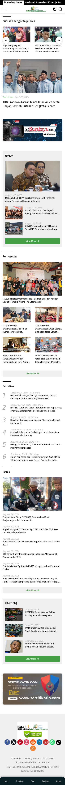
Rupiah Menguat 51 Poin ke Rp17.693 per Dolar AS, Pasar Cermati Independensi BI (30, 531)
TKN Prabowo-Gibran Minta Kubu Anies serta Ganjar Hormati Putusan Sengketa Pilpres (31, 104)
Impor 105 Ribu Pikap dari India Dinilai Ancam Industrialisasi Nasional (40, 645)
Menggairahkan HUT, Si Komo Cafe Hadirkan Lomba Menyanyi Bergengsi (36, 446)
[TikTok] (58, 742)
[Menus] (5, 9)
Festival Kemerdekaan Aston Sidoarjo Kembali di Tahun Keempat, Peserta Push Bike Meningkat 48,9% (48, 359)
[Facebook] (7, 742)
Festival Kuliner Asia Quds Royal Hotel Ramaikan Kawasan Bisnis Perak (34, 434)
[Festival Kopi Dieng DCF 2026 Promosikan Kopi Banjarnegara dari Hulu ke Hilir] (32, 493)
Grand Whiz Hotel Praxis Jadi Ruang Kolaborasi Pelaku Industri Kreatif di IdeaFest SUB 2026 (41, 212)
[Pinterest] (20, 742)
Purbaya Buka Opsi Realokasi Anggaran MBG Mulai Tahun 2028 (31, 543)
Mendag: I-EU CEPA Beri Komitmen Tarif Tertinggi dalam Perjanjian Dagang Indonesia (30, 199)
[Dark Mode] (55, 9)
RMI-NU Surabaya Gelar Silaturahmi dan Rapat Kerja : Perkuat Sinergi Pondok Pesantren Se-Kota (36, 409)
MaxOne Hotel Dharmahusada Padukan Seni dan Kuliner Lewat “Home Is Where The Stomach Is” (30, 300)
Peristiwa (8, 97)
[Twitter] (13, 742)
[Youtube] (46, 742)
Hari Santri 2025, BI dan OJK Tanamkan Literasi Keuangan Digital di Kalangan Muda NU (33, 397)
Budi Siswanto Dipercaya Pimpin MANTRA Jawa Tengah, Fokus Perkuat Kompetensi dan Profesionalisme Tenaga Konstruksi (31, 580)
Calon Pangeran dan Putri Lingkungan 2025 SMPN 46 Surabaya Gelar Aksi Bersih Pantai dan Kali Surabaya (35, 458)
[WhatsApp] (52, 742)
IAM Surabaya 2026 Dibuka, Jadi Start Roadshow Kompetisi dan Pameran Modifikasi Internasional (42, 629)
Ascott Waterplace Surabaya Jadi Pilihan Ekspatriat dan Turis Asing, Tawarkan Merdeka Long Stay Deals (16, 359)
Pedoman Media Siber (27, 762)
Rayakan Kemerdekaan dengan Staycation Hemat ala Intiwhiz (35, 422)
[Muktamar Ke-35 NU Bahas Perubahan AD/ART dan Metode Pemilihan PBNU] (49, 34)
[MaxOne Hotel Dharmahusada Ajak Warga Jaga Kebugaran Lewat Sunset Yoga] (49, 314)
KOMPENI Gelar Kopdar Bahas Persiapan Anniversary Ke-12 (40, 614)
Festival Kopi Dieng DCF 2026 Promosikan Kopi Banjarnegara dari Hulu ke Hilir (26, 519)
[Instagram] (26, 742)
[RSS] (33, 749)
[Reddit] (33, 742)
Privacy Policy (32, 758)
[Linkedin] (39, 742)
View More (31, 241)
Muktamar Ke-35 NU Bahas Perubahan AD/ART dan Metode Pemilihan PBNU (48, 48)
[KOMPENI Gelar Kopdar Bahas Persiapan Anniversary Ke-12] (14, 614)
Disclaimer (48, 758)
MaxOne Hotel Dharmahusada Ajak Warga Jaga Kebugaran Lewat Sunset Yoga (48, 329)
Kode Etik (16, 758)
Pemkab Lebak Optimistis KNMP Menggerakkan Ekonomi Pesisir (31, 568)
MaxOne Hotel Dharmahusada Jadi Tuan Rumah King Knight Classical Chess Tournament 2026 (16, 329)
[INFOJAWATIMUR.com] (36, 9)
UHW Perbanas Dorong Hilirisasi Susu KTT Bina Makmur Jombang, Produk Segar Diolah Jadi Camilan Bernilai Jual (41, 228)
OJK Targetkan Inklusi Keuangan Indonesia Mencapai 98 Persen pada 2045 (30, 556)
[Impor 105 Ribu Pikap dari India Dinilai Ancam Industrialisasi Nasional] (14, 646)
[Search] (60, 9)
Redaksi (45, 762)
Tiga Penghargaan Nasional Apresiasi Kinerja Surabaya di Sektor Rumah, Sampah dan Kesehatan (16, 48)
